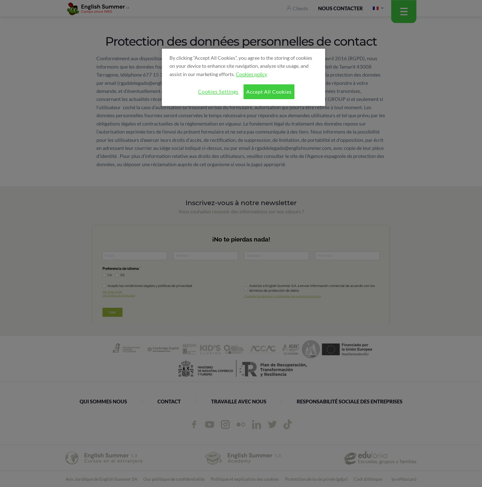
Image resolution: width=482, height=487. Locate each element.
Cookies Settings (218, 91)
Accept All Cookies (268, 92)
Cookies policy (251, 74)
